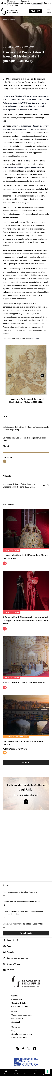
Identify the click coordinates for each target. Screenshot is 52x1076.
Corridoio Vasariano (20, 1006)
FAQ (13, 1030)
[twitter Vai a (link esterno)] (29, 1049)
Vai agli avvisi (26, 933)
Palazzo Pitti (16, 999)
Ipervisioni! (34, 338)
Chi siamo (15, 1027)
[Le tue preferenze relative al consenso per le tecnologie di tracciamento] (47, 1071)
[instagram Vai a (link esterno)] (17, 1049)
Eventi (16, 1074)
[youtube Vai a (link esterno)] (35, 1049)
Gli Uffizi (15, 996)
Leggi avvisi (37, 3)
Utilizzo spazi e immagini (21, 1015)
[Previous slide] (9, 375)
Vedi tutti (26, 762)
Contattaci (15, 1022)
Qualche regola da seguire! (22, 1034)
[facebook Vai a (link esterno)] (23, 1049)
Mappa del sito (17, 1018)
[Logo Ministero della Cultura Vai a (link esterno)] (26, 1062)
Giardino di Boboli (19, 1003)
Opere (26, 1074)
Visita (6, 1074)
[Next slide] (42, 375)
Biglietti (14, 1011)
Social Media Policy (19, 1038)
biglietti (34, 11)
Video (36, 1074)
